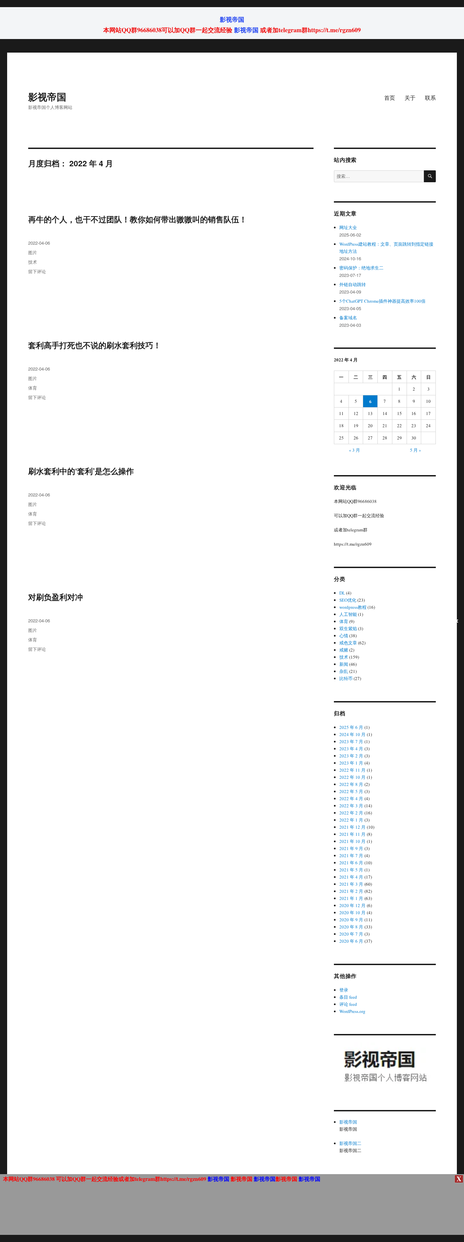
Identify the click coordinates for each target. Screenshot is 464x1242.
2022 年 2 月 (351, 813)
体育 (32, 387)
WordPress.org (352, 1011)
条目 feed (348, 997)
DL (342, 593)
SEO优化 (347, 600)
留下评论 (37, 271)
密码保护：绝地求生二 (361, 268)
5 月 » (415, 450)
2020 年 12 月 (352, 905)
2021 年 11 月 (352, 834)
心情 (343, 636)
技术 (32, 262)
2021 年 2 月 (351, 891)
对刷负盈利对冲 (55, 596)
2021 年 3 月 (351, 884)
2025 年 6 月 (351, 727)
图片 (32, 252)
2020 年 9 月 (351, 920)
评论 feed (348, 1004)
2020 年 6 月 (351, 941)
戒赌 (343, 650)
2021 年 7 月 (351, 855)
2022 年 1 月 (351, 820)
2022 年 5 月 (351, 791)
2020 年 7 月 (351, 934)
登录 (343, 990)
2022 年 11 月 (352, 770)
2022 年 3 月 (351, 806)
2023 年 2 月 (351, 756)
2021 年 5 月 (351, 870)
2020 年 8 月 (351, 927)
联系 (430, 97)
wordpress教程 (353, 607)
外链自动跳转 (352, 284)
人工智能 (348, 614)
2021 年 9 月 (351, 848)
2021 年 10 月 (352, 841)
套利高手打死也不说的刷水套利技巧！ (94, 345)
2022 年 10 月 (352, 777)
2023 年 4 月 (351, 749)
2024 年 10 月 (352, 734)
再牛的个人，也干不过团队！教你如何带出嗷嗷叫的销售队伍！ (137, 219)
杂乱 (343, 671)
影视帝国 (232, 19)
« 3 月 (354, 450)
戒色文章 (348, 643)
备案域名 (348, 318)
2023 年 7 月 (351, 741)
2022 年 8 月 (351, 784)
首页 (389, 97)
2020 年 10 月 (352, 912)
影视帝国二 (350, 1143)
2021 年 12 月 (352, 827)
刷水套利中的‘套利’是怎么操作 (81, 470)
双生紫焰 (348, 628)
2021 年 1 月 (351, 898)
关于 (410, 97)
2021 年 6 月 (351, 863)
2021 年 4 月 (351, 877)
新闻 (343, 664)
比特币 (346, 678)
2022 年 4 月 (351, 798)
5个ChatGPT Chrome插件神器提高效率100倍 (382, 301)
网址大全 (348, 227)
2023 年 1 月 (351, 763)
